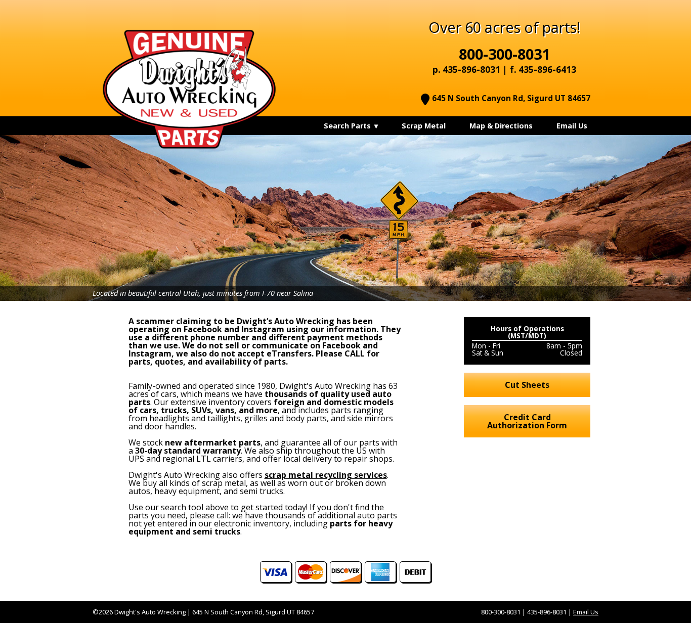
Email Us (585, 611)
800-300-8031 (504, 54)
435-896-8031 (471, 69)
